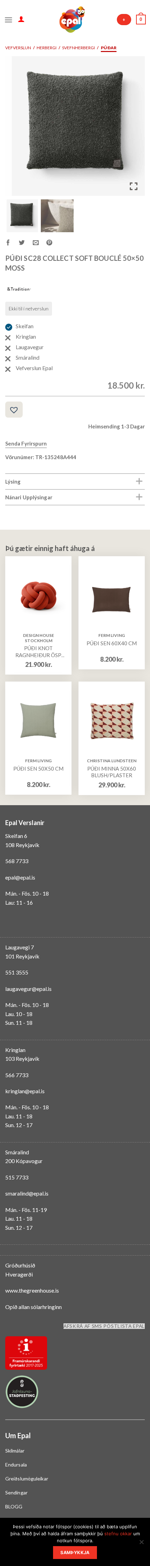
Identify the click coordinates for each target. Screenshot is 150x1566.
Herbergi (47, 47)
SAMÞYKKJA (74, 1552)
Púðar (109, 47)
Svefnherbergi (78, 47)
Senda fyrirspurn (26, 443)
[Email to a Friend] (39, 243)
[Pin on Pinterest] (53, 243)
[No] (141, 1544)
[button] (134, 128)
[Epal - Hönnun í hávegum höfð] (71, 19)
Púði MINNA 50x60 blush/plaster (111, 772)
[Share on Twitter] (25, 243)
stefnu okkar (118, 1533)
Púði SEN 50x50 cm (38, 768)
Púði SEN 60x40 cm (112, 643)
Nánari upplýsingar (28, 497)
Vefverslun (18, 47)
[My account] (21, 19)
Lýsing (13, 481)
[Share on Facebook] (12, 243)
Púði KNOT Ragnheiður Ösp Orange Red (38, 652)
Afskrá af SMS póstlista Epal (104, 1326)
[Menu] (8, 19)
